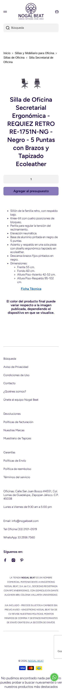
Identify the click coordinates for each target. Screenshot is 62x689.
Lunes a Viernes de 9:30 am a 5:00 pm (27, 507)
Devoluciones (12, 413)
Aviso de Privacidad (15, 367)
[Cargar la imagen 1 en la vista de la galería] (24, 83)
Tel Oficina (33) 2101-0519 (20, 529)
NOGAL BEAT (36, 660)
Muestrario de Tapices (17, 438)
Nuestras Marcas (13, 430)
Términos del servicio (16, 477)
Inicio (6, 53)
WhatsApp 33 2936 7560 (19, 537)
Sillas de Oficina (13, 57)
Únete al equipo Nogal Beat (20, 399)
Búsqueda (9, 358)
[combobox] (31, 28)
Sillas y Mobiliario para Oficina (34, 53)
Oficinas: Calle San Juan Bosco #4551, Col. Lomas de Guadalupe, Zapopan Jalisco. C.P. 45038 (31, 494)
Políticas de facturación (18, 422)
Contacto (9, 383)
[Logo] (31, 11)
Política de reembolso (17, 469)
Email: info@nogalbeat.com (21, 521)
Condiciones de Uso (16, 375)
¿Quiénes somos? (14, 391)
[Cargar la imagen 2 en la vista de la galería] (37, 83)
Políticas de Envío (14, 460)
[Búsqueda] (6, 28)
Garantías (9, 452)
